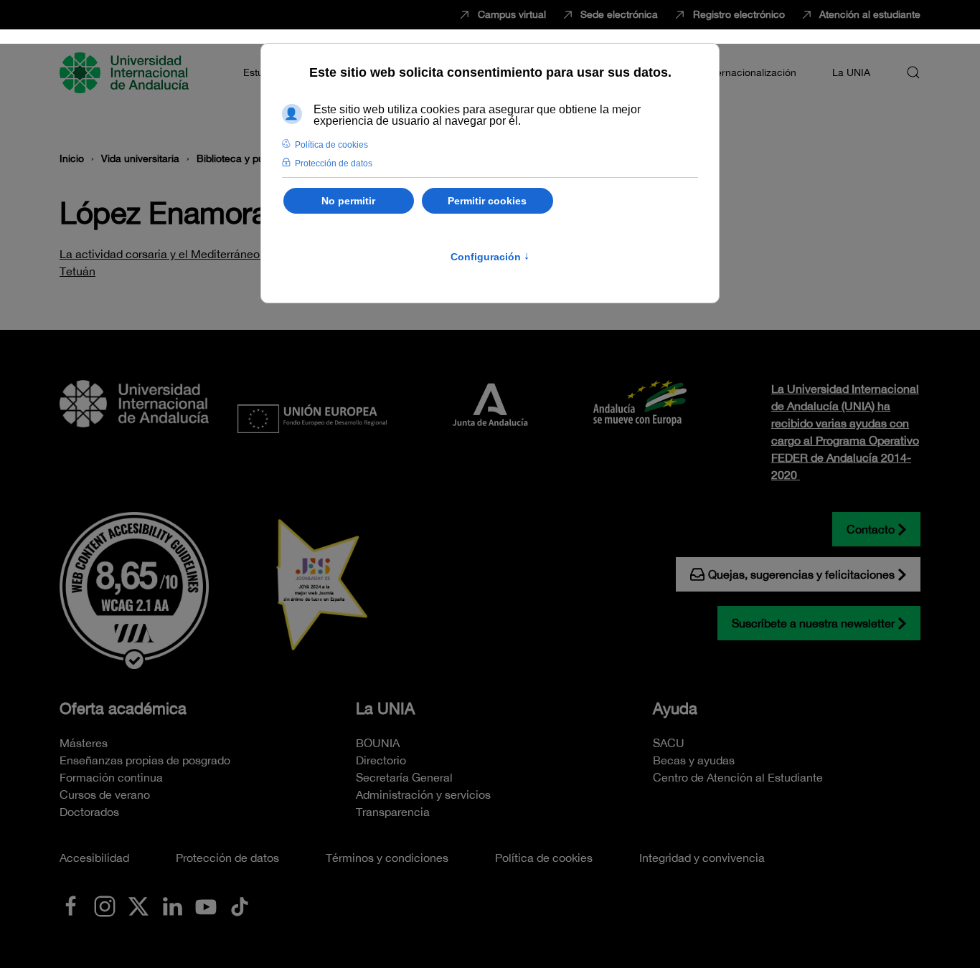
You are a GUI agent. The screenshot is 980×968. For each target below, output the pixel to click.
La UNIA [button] (851, 72)
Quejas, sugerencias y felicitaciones (801, 574)
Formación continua (111, 777)
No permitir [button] (348, 201)
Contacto (871, 529)
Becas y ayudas (694, 760)
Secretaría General (404, 777)
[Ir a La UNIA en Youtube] (205, 904)
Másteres (84, 742)
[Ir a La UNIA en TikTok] (239, 904)
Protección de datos (227, 857)
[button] (913, 72)
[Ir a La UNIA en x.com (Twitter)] (138, 904)
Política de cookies (544, 857)
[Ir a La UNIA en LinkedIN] (172, 904)
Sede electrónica (619, 14)
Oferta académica (123, 708)
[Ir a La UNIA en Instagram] (104, 904)
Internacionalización (750, 72)
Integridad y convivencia (702, 857)
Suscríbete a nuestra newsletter (813, 623)
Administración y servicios (423, 794)
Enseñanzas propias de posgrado (145, 760)
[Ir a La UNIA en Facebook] (71, 904)
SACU (668, 742)
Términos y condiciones (387, 857)
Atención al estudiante (869, 14)
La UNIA (385, 708)
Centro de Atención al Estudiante (738, 777)
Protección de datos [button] (333, 163)
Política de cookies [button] (331, 145)
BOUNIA (378, 742)
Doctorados (89, 811)
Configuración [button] (490, 256)
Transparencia (393, 811)
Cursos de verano (105, 794)
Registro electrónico (739, 14)
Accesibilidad (94, 857)
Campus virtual (512, 14)
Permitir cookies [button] (487, 201)
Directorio (381, 760)
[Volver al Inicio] (126, 72)
